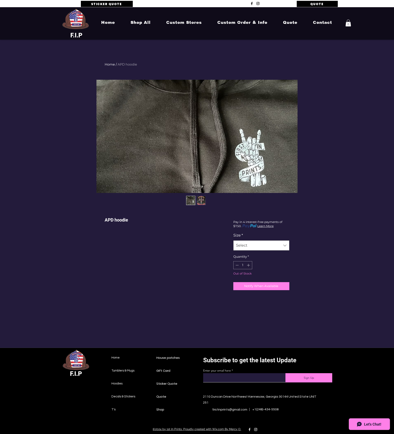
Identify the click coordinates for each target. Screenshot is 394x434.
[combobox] (261, 245)
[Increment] (249, 265)
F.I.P (76, 35)
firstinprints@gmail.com (229, 409)
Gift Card (163, 370)
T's (113, 409)
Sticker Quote (166, 383)
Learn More (265, 226)
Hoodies (117, 383)
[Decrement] (236, 265)
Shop (160, 409)
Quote (161, 396)
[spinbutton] (242, 265)
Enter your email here (217, 370)
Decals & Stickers (123, 396)
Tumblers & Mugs (122, 370)
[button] (141, 22)
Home (110, 64)
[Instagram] (258, 3)
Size (238, 235)
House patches (168, 358)
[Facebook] (252, 3)
